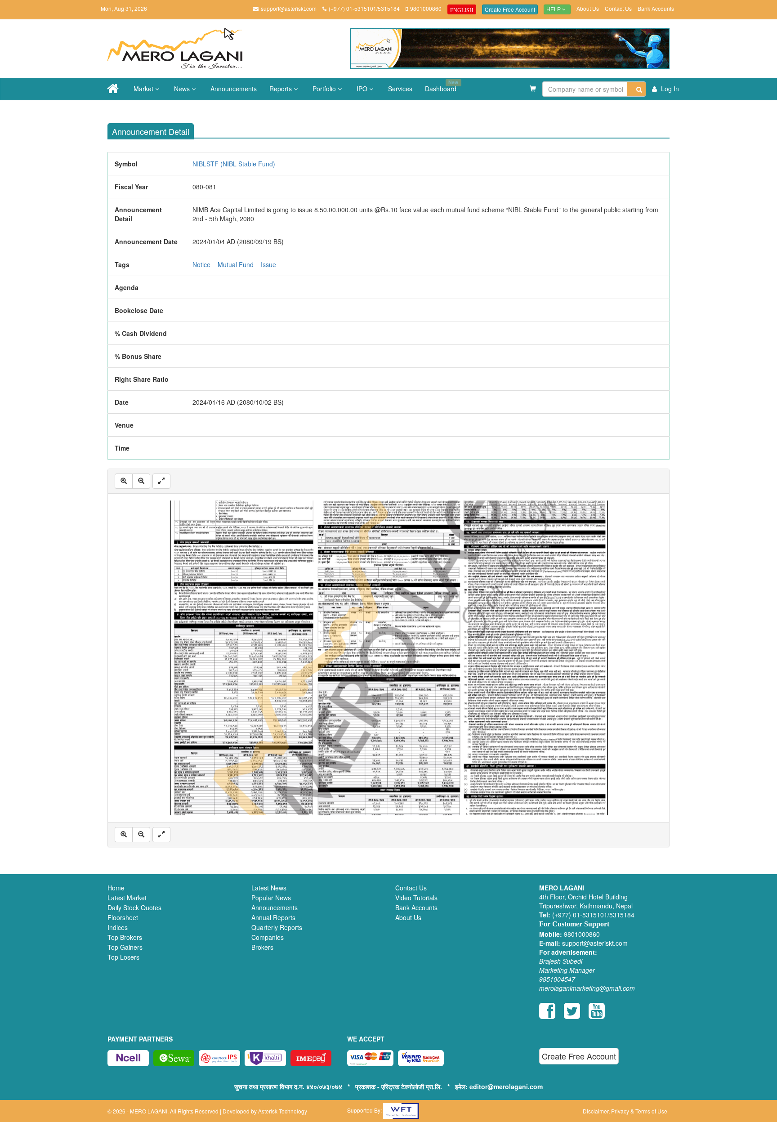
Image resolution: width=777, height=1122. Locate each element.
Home (116, 887)
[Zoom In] (124, 481)
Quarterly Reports (276, 927)
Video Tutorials (416, 897)
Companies (267, 937)
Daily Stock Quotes (134, 907)
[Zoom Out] (141, 481)
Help (554, 9)
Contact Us (618, 8)
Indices (117, 927)
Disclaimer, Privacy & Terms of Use (625, 1111)
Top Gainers (125, 947)
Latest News (268, 887)
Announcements (233, 88)
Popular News (271, 897)
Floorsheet (122, 917)
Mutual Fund (236, 264)
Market (144, 88)
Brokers (262, 947)
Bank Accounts (656, 8)
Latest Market (127, 897)
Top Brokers (124, 937)
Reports (281, 88)
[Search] (636, 89)
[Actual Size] (161, 481)
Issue (268, 264)
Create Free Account (510, 9)
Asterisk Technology (282, 1111)
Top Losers (123, 956)
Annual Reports (273, 917)
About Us (587, 8)
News (183, 88)
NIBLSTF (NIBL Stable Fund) (233, 163)
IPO (363, 88)
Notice (201, 264)
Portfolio (325, 88)
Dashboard (441, 86)
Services (400, 88)
